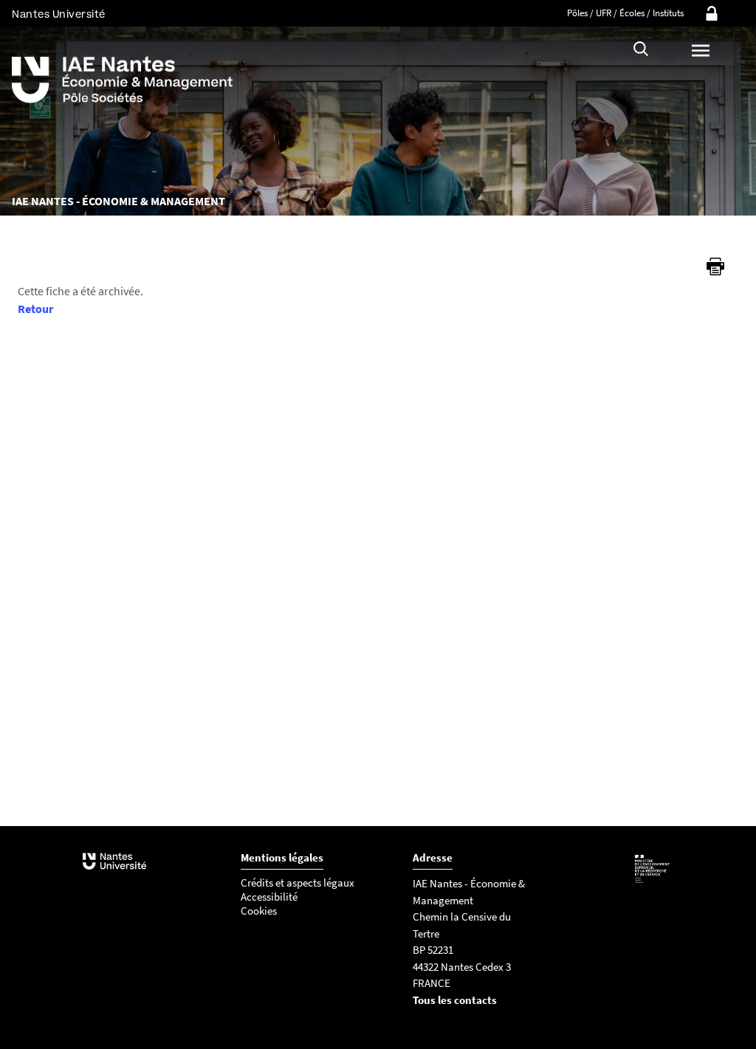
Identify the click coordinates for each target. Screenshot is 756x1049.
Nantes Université (59, 14)
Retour (35, 308)
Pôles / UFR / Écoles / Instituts (625, 13)
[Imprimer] (715, 266)
